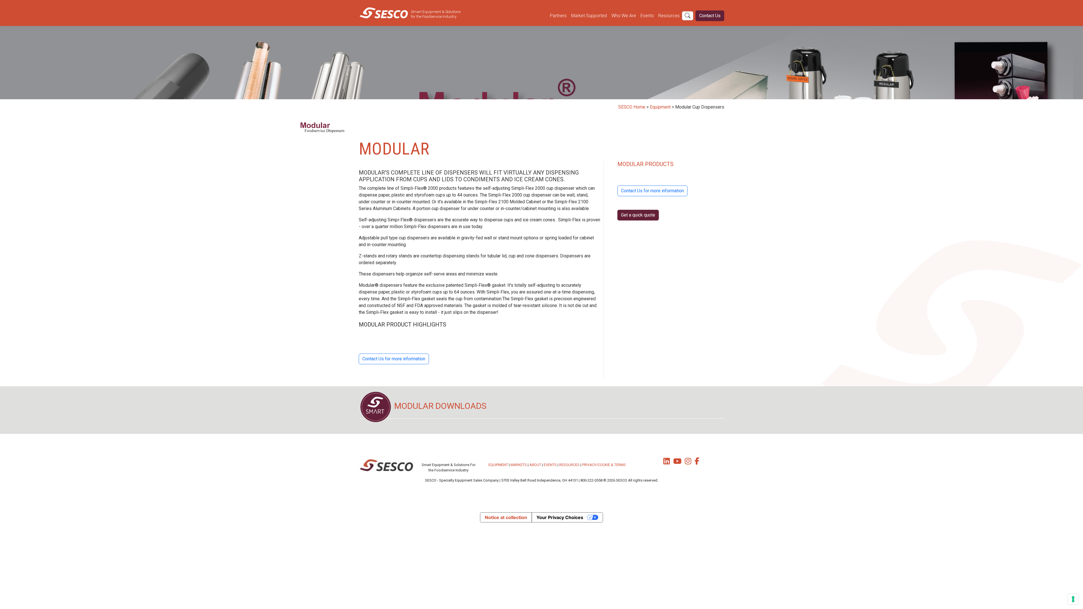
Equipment (660, 107)
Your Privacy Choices (559, 517)
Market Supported (589, 15)
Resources (669, 15)
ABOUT (535, 465)
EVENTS (550, 465)
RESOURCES (569, 465)
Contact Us (710, 15)
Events (647, 15)
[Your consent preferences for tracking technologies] (1073, 599)
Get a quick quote (638, 215)
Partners (558, 15)
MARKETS (518, 465)
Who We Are (623, 15)
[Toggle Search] (687, 15)
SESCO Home (631, 107)
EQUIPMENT (498, 465)
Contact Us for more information (393, 358)
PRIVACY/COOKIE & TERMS (604, 465)
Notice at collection (506, 517)
